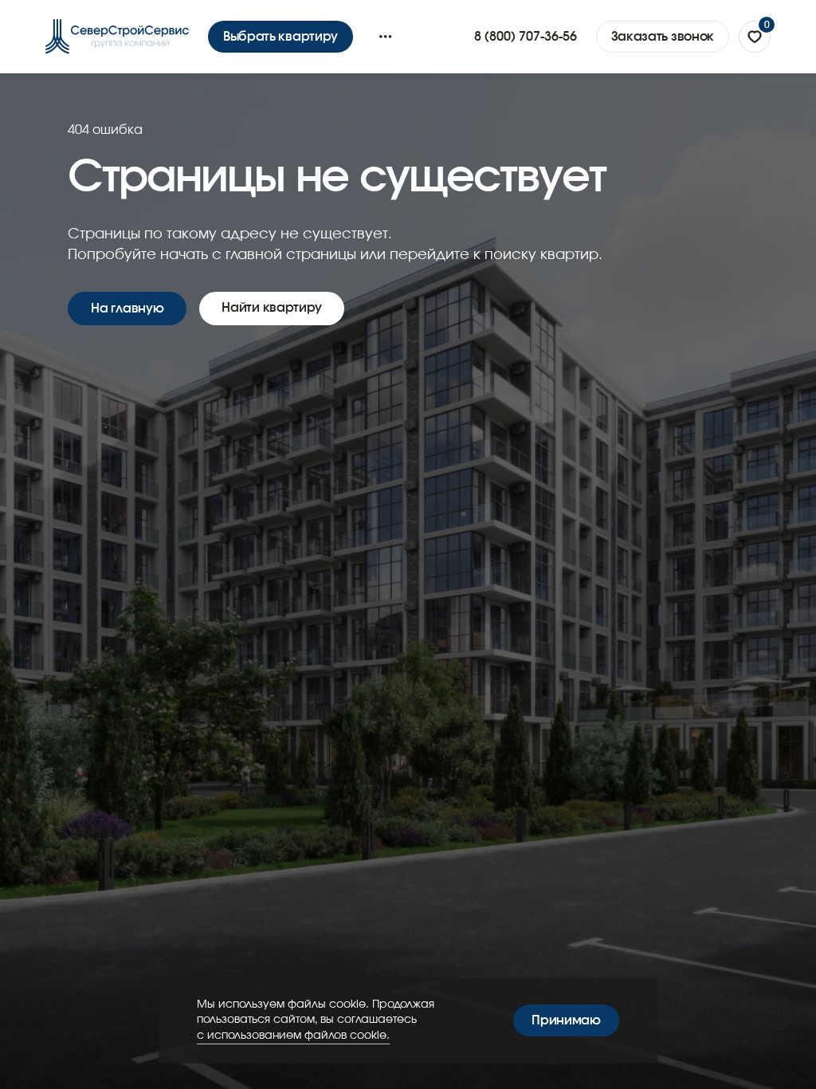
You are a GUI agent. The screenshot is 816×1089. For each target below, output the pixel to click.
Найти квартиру (272, 307)
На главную (127, 308)
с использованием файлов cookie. (293, 1035)
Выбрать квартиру (280, 36)
